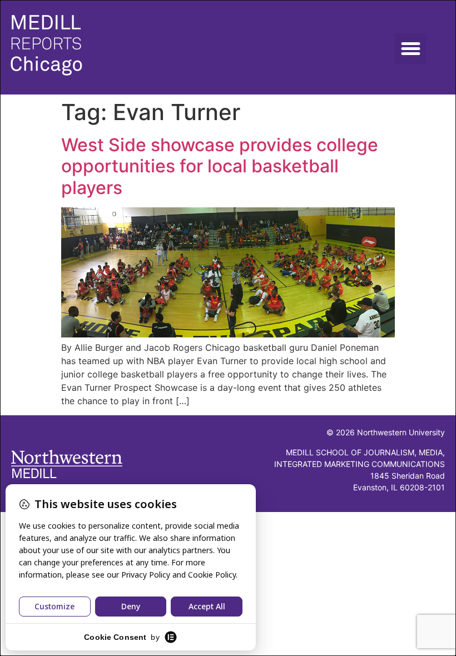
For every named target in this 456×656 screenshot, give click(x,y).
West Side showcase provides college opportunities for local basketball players (219, 166)
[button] (410, 48)
